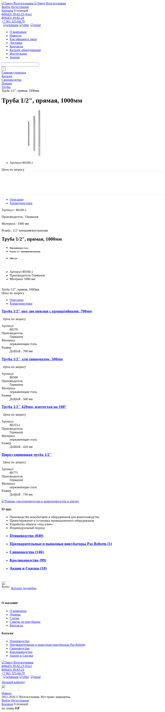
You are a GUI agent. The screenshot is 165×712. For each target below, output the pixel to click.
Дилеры (15, 614)
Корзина (7, 10)
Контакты (16, 625)
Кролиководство (28, 560)
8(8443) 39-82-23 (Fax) (17, 14)
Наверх (7, 693)
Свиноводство (27, 552)
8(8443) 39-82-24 (13, 18)
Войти (6, 7)
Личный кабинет (13, 682)
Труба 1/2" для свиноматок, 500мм (32, 359)
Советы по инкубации (25, 621)
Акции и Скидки (28, 568)
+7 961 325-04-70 (13, 21)
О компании (18, 611)
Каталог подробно (23, 588)
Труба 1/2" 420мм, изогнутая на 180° (34, 407)
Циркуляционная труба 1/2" (27, 454)
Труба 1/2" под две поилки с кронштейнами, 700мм (47, 311)
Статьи (14, 618)
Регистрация (20, 7)
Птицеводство (26, 536)
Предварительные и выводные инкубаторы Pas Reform (61, 544)
